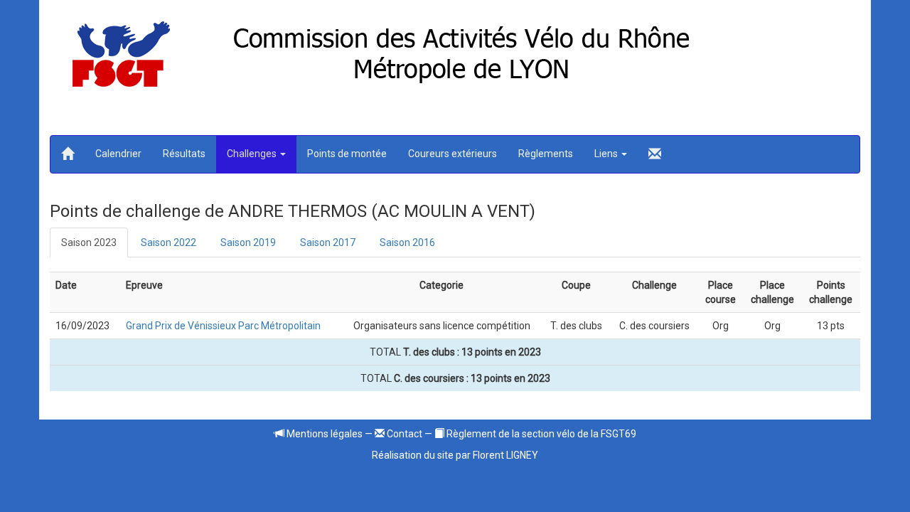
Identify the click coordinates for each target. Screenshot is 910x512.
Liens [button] (607, 153)
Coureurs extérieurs (452, 153)
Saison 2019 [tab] (248, 242)
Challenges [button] (253, 153)
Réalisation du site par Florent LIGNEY (455, 455)
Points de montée (347, 153)
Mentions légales (323, 433)
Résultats (184, 153)
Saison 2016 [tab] (407, 242)
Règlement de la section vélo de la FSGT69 (540, 433)
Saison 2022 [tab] (168, 242)
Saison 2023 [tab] (89, 242)
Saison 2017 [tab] (327, 242)
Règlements (545, 153)
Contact (403, 433)
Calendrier (118, 153)
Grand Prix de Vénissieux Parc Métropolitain (223, 325)
